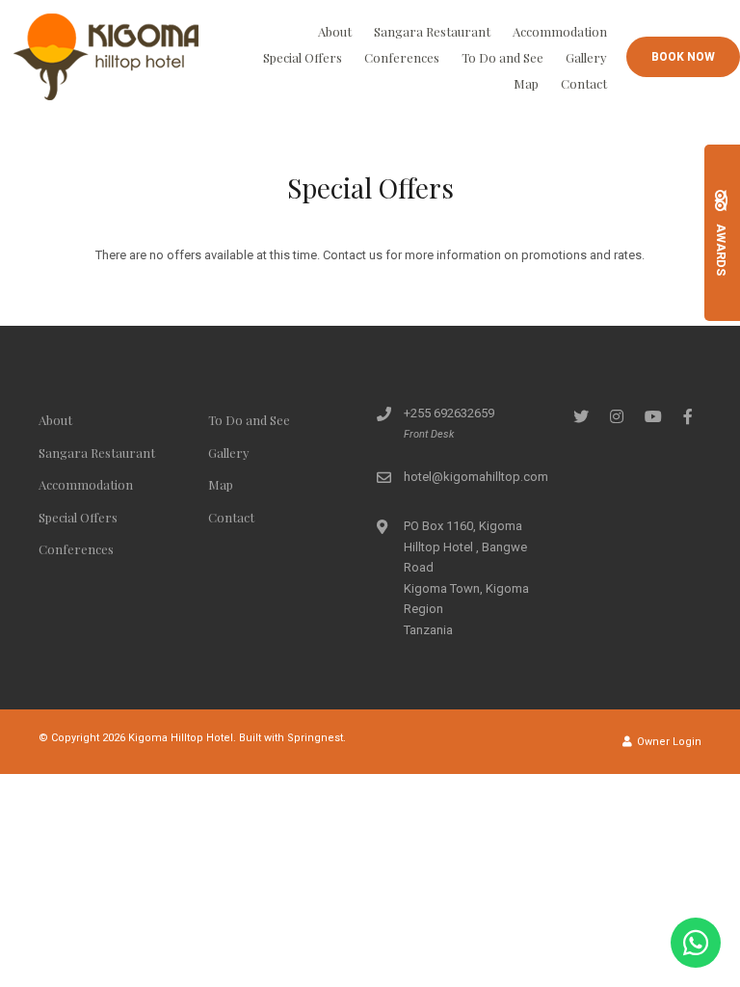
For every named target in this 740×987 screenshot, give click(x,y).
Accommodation (560, 31)
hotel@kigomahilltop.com (476, 476)
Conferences (401, 57)
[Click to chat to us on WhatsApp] (696, 943)
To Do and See (502, 57)
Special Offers (302, 57)
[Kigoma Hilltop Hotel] (105, 55)
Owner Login (667, 741)
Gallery (586, 57)
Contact (584, 83)
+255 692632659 (449, 413)
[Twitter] (581, 416)
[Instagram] (616, 416)
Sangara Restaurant (432, 31)
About (335, 31)
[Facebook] (687, 416)
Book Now (683, 57)
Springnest (315, 738)
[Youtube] (652, 416)
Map (526, 83)
